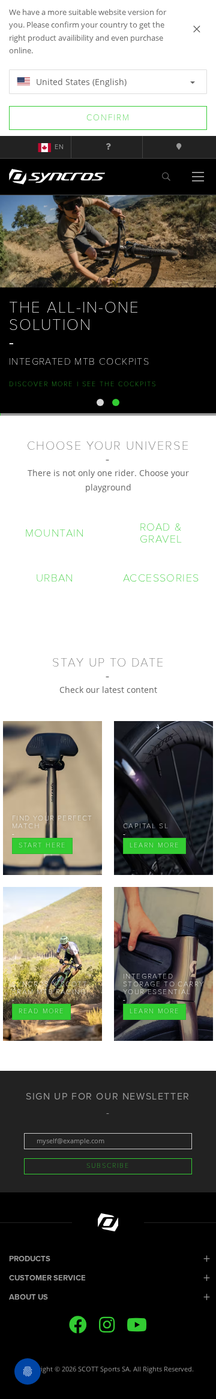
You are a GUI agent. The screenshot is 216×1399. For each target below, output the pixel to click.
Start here (42, 845)
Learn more (154, 845)
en (59, 147)
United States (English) (80, 81)
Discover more (41, 384)
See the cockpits (118, 384)
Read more (41, 1011)
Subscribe (108, 1166)
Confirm (108, 118)
